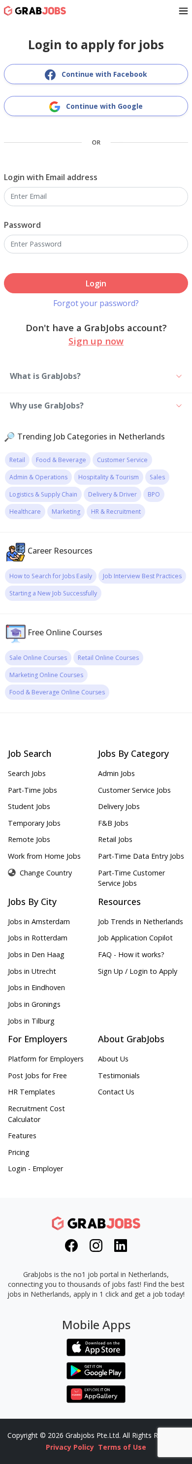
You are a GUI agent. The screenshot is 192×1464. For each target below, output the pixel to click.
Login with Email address (50, 177)
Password (22, 224)
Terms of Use (122, 1447)
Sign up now (96, 341)
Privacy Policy (70, 1447)
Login (96, 283)
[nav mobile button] (183, 11)
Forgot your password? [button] (96, 303)
